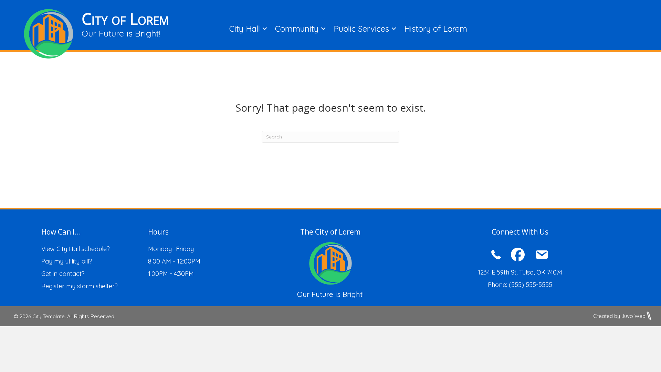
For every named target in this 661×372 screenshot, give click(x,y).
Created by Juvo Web (619, 316)
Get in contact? (63, 274)
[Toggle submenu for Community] (323, 28)
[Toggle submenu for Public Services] (394, 28)
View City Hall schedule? (75, 249)
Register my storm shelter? (79, 286)
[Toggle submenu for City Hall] (265, 28)
